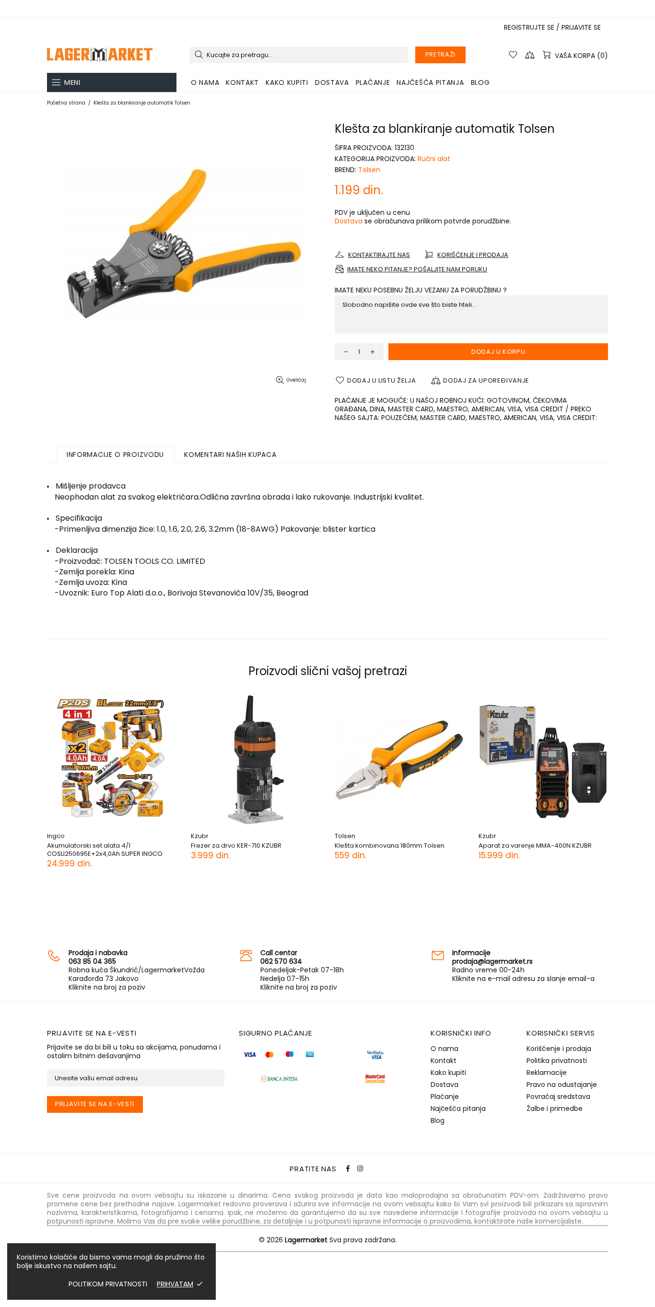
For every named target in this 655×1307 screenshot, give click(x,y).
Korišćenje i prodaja (558, 1048)
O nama (444, 1048)
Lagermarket (99, 54)
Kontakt (443, 1060)
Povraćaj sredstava (558, 1096)
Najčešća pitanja (458, 1108)
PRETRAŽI (440, 54)
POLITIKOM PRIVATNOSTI (108, 1284)
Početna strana (66, 102)
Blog (437, 1120)
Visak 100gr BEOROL (274, 845)
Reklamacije (546, 1072)
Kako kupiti (448, 1072)
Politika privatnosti (556, 1060)
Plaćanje (445, 1096)
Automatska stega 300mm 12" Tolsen (589, 845)
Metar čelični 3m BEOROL (426, 845)
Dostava (349, 221)
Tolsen (369, 169)
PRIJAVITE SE (581, 27)
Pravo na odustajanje (561, 1084)
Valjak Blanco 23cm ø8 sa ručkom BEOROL (153, 849)
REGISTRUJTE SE (529, 27)
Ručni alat (434, 158)
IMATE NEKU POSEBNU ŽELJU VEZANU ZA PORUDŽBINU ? (421, 290)
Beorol (111, 836)
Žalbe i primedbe (554, 1108)
